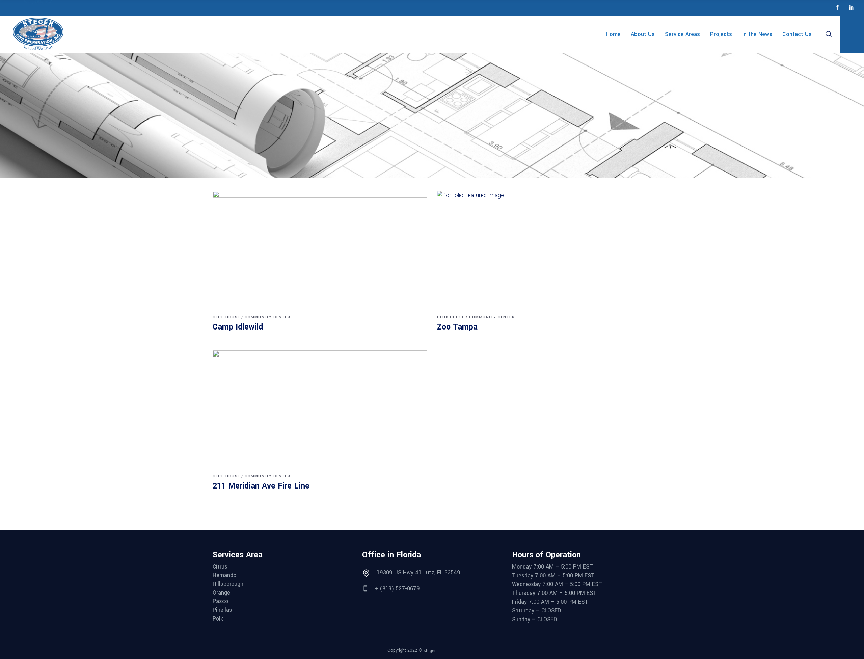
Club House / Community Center (251, 317)
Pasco (220, 601)
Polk (218, 618)
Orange (221, 592)
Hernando (224, 575)
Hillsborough (228, 584)
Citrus (220, 566)
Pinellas (222, 610)
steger (430, 651)
